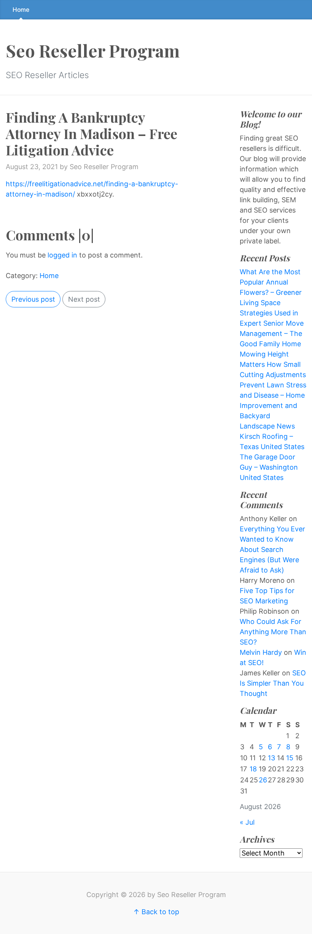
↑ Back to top (156, 912)
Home (21, 9)
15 (289, 758)
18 (253, 769)
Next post (84, 299)
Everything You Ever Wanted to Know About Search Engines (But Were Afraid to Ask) (272, 549)
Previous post (33, 299)
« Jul (247, 822)
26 (263, 780)
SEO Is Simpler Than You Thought (273, 683)
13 (271, 758)
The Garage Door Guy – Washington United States (269, 467)
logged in (62, 255)
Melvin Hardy (261, 652)
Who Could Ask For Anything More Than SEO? (273, 631)
